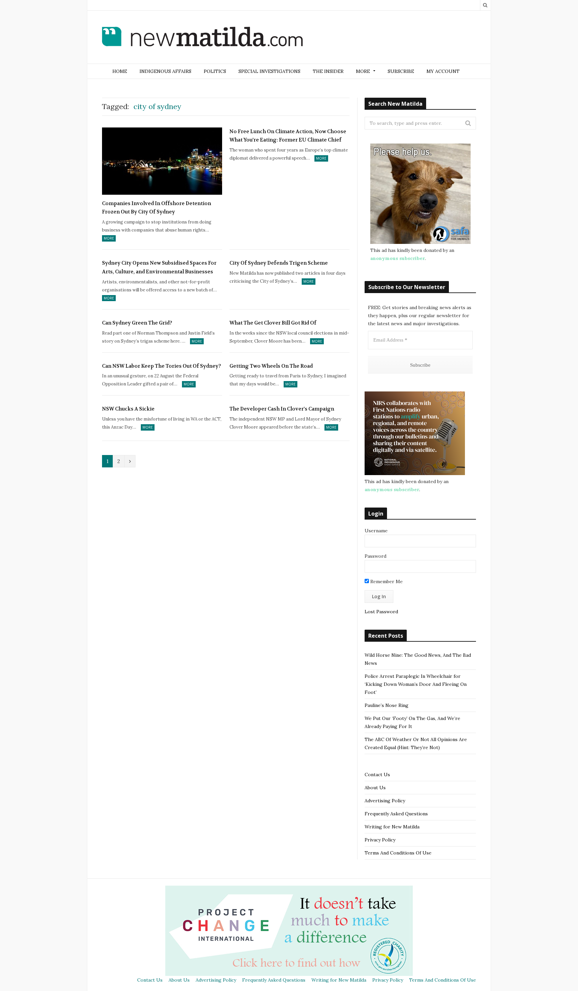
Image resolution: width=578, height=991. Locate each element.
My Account (443, 71)
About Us (375, 788)
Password (375, 556)
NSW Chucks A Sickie (128, 409)
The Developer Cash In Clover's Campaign (281, 409)
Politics (215, 71)
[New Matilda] (202, 38)
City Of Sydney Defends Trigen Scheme (278, 263)
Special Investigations (269, 71)
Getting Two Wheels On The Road (271, 366)
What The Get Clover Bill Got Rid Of (272, 323)
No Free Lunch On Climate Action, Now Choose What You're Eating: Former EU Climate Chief (287, 136)
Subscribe (401, 71)
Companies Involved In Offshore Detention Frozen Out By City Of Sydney (156, 207)
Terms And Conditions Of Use (398, 853)
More (109, 238)
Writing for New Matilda (392, 827)
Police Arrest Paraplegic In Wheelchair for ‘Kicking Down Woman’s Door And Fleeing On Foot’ (416, 684)
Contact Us (377, 775)
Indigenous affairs (165, 71)
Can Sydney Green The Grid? (137, 323)
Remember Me (386, 581)
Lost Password (381, 612)
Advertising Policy (385, 801)
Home (119, 71)
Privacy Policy (380, 840)
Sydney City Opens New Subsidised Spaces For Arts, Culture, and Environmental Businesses (159, 267)
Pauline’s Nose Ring (386, 705)
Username (376, 531)
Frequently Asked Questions (396, 814)
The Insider (328, 71)
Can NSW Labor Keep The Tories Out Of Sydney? (161, 366)
